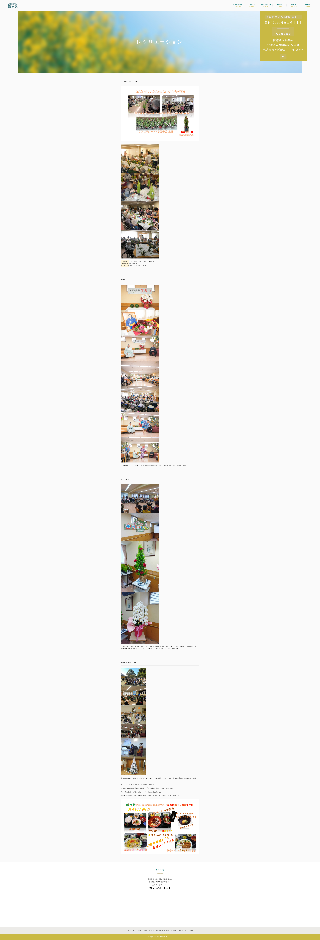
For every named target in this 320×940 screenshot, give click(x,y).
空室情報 (191, 930)
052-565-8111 (160, 887)
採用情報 (173, 930)
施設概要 (166, 930)
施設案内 (158, 930)
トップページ (130, 930)
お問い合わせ (182, 930)
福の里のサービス (149, 930)
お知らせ (138, 930)
